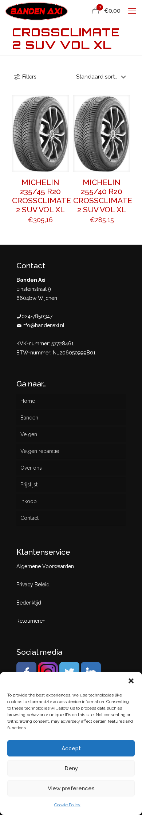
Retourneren (31, 621)
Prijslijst (29, 484)
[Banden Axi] (36, 11)
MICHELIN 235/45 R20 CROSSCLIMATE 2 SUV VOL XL (41, 196)
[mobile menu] (132, 11)
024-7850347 (36, 316)
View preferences (71, 788)
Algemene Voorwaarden (45, 566)
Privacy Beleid (33, 584)
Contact (29, 518)
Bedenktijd (28, 603)
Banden (29, 418)
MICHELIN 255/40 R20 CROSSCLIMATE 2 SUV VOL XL (102, 196)
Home (27, 401)
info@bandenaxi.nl (42, 325)
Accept (71, 748)
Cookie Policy (67, 804)
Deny (71, 768)
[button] (131, 680)
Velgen (28, 434)
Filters (29, 77)
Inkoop (28, 501)
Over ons (31, 468)
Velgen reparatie (39, 451)
